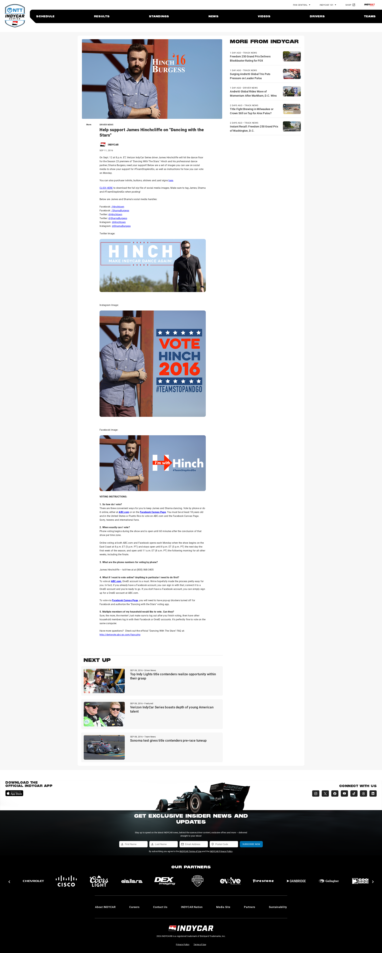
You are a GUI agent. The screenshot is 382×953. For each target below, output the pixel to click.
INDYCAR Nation (192, 907)
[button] (9, 882)
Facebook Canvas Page (153, 512)
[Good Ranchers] (263, 881)
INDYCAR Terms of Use (190, 851)
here (170, 180)
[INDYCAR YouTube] (344, 793)
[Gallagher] (230, 881)
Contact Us (160, 907)
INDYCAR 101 (327, 4)
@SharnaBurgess (117, 218)
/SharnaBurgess (120, 210)
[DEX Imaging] (66, 881)
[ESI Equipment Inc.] (99, 881)
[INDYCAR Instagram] (315, 793)
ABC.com (124, 512)
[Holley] (296, 881)
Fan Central (300, 4)
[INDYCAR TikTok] (354, 793)
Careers (134, 907)
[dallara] (33, 881)
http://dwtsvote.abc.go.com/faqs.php (120, 634)
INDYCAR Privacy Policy (221, 851)
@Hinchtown (115, 214)
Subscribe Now (251, 844)
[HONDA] (361, 881)
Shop (348, 4)
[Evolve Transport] (132, 881)
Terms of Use (200, 944)
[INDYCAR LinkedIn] (373, 793)
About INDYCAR (105, 907)
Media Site (223, 907)
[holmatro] (329, 881)
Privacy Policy (182, 944)
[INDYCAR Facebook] (334, 793)
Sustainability (278, 907)
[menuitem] (45, 16)
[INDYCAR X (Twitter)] (325, 793)
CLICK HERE (106, 187)
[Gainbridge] (197, 881)
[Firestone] (164, 881)
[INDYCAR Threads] (363, 793)
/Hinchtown (117, 206)
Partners (249, 907)
